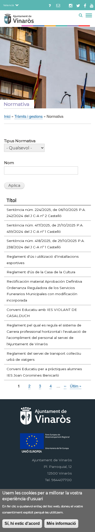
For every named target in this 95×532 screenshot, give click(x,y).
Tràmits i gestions (28, 116)
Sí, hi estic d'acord (22, 523)
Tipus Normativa (19, 141)
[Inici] (28, 19)
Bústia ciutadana (59, 4)
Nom (9, 163)
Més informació (61, 523)
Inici (7, 116)
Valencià (8, 5)
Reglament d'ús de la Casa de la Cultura (41, 272)
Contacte (50, 4)
